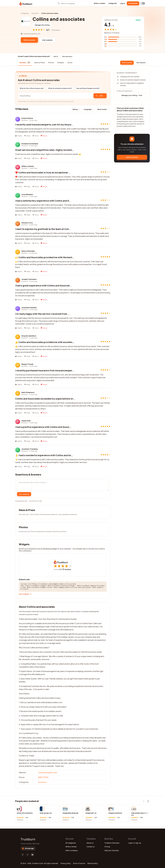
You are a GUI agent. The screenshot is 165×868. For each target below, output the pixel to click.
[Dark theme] (142, 3)
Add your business (111, 850)
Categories (112, 3)
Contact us (91, 846)
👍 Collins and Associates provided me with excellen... (44, 342)
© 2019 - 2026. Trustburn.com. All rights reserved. (39, 863)
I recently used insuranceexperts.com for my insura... (44, 124)
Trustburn (28, 839)
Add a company (71, 850)
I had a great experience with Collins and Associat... (43, 285)
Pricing (107, 846)
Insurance (34, 13)
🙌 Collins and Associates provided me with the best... (44, 257)
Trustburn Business (111, 843)
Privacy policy (66, 863)
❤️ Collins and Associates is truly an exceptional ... (42, 172)
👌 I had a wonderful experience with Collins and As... (44, 455)
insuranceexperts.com (47, 772)
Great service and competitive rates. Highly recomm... (44, 149)
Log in (122, 3)
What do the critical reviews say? (32, 88)
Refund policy (92, 863)
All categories (70, 843)
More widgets (24, 594)
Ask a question (24, 494)
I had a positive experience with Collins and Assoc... (43, 426)
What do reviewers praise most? (60, 88)
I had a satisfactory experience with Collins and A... (43, 200)
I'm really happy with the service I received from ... (42, 313)
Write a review (99, 3)
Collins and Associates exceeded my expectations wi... (45, 398)
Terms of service (79, 863)
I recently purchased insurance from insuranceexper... (44, 370)
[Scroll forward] (148, 801)
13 (66, 569)
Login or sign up (134, 843)
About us (90, 843)
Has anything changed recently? (88, 88)
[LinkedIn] (32, 855)
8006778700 (43, 777)
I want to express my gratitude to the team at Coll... (43, 229)
